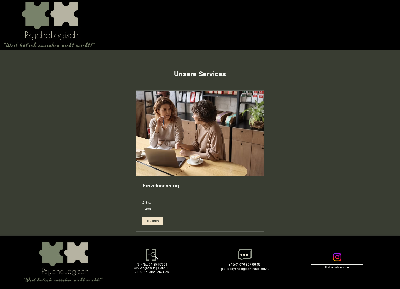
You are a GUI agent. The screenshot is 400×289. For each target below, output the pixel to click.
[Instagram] (337, 257)
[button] (152, 221)
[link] (200, 185)
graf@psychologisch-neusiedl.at (244, 269)
